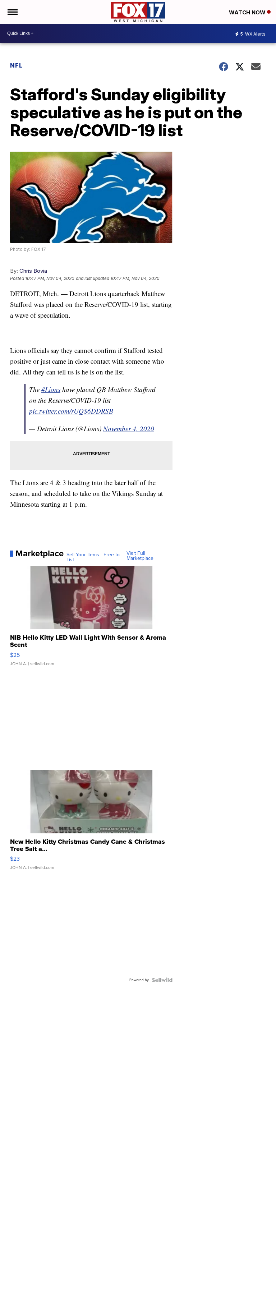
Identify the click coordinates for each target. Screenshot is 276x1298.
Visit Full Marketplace (139, 556)
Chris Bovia (33, 270)
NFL (16, 65)
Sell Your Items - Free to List (93, 557)
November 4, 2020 (128, 428)
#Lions (50, 389)
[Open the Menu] (12, 12)
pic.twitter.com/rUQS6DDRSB (71, 410)
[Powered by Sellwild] (162, 979)
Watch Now (248, 12)
